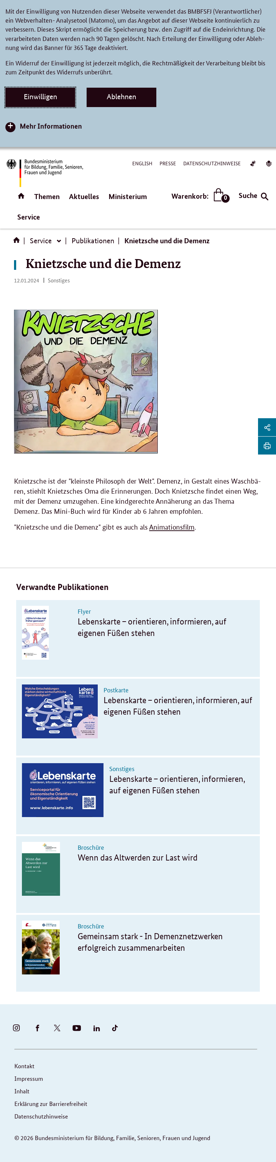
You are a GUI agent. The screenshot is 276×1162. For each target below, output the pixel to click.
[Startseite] (18, 242)
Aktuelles (84, 196)
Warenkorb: (198, 196)
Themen (47, 196)
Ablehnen (121, 96)
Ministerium (128, 196)
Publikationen (93, 240)
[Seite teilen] (267, 427)
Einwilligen (40, 96)
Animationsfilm (171, 527)
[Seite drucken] (267, 446)
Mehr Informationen (51, 125)
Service (28, 216)
